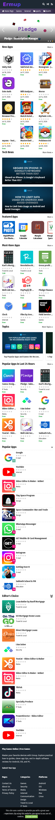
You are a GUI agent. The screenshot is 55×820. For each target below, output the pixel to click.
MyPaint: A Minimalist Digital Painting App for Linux (46, 116)
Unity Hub (6, 67)
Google (42, 408)
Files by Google (27, 314)
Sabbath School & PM (46, 433)
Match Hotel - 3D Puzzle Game (27, 116)
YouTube (20, 467)
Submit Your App (9, 768)
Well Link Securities (9, 290)
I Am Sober (25, 408)
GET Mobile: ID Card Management (31, 538)
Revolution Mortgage (27, 265)
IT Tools (23, 806)
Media (23, 790)
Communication (27, 796)
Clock (4, 314)
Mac (40, 793)
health (48, 11)
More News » (48, 152)
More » (50, 47)
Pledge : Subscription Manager (27, 384)
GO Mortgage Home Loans (28, 616)
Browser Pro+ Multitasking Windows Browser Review (9, 116)
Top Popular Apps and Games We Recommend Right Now (28, 356)
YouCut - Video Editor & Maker (9, 433)
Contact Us (6, 783)
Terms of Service (9, 790)
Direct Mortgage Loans (26, 630)
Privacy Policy (8, 793)
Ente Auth (6, 91)
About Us (6, 786)
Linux (41, 796)
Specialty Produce (24, 701)
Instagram (20, 552)
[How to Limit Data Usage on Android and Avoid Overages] (27, 200)
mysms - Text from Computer (9, 140)
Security (23, 786)
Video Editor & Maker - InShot (9, 408)
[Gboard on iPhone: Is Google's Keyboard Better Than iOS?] (27, 171)
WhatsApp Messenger (26, 524)
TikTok (19, 687)
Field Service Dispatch (46, 314)
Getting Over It (23, 567)
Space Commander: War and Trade (32, 509)
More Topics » (47, 327)
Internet (23, 793)
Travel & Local (26, 803)
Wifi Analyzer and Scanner (27, 91)
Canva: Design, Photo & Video (9, 384)
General (27, 11)
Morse (42, 91)
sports (38, 11)
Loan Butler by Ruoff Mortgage (30, 601)
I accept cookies (31, 817)
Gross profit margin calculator (46, 265)
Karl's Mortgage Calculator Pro (9, 265)
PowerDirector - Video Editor (29, 716)
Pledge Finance (46, 290)
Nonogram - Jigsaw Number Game (46, 67)
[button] (52, 30)
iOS (40, 786)
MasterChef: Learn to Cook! (27, 140)
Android (42, 783)
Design (23, 799)
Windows (43, 790)
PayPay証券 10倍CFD (27, 290)
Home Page (9, 11)
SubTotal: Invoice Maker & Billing (27, 67)
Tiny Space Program (25, 495)
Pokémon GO (45, 140)
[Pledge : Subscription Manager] (27, 29)
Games (19, 11)
